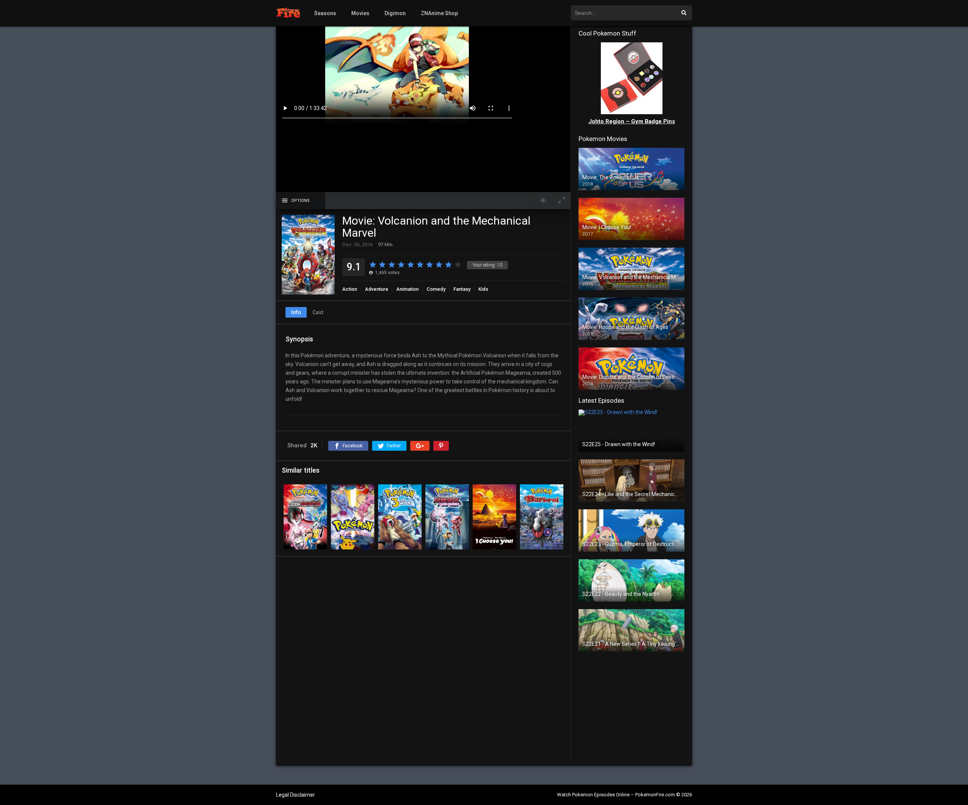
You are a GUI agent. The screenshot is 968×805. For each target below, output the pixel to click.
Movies (360, 13)
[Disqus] (423, 660)
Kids (483, 289)
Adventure (376, 289)
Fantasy (461, 289)
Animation (407, 289)
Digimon (395, 13)
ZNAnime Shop (439, 13)
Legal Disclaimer (295, 795)
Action (349, 289)
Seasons (325, 13)
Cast (317, 312)
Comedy (436, 289)
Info (296, 312)
